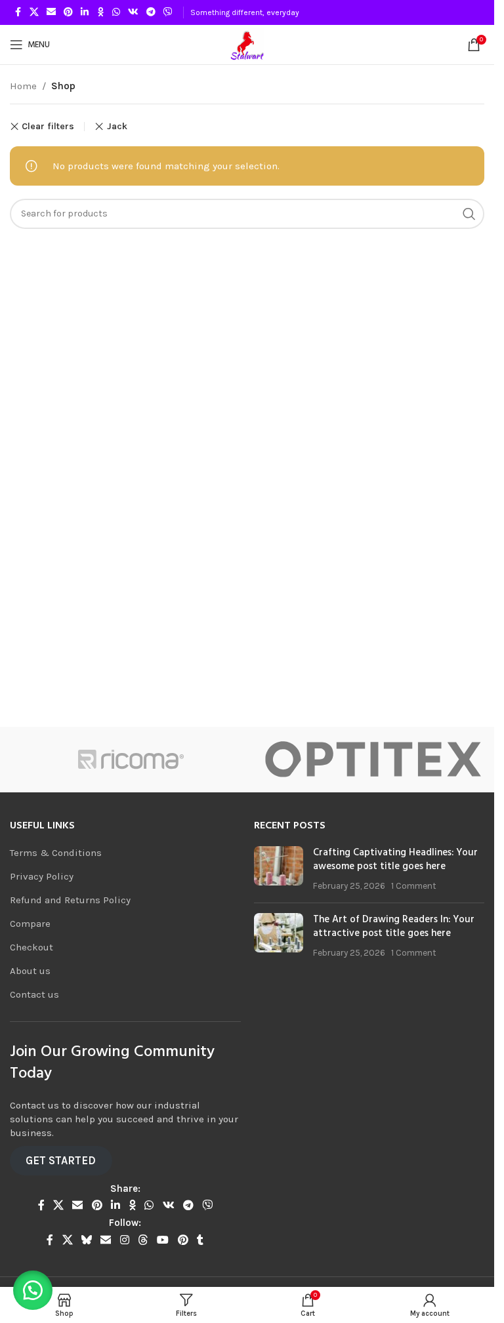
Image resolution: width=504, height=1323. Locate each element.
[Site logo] (247, 44)
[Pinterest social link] (68, 12)
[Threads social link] (142, 1240)
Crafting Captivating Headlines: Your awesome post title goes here (395, 859)
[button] (32, 1290)
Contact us (34, 994)
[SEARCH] (469, 214)
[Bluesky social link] (86, 1240)
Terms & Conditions (56, 853)
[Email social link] (51, 12)
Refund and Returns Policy (70, 900)
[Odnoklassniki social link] (100, 12)
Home (23, 86)
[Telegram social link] (150, 12)
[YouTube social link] (163, 1240)
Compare (30, 923)
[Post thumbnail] (278, 869)
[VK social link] (133, 12)
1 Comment (413, 886)
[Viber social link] (168, 12)
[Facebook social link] (18, 12)
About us (30, 971)
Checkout (31, 947)
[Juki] (134, 759)
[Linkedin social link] (85, 12)
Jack (117, 126)
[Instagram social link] (124, 1240)
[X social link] (34, 12)
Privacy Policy (42, 876)
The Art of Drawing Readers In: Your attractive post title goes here (393, 926)
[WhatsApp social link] (116, 12)
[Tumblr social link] (200, 1240)
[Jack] (376, 759)
